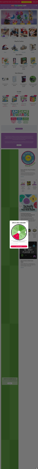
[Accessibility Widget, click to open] (37, 468)
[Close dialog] (27, 221)
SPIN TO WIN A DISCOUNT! (19, 246)
